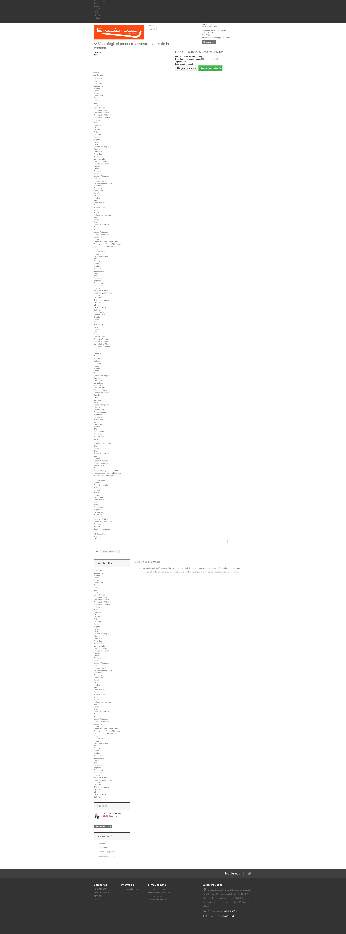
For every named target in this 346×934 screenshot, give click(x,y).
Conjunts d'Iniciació (101, 110)
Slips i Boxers (99, 208)
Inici (95, 81)
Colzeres (97, 171)
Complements (99, 159)
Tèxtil (96, 200)
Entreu (96, 4)
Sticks (96, 93)
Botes (96, 103)
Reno (96, 127)
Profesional (98, 96)
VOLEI (96, 305)
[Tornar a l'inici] (96, 551)
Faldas (96, 264)
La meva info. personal (157, 900)
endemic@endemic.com (231, 572)
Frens (96, 122)
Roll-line (97, 130)
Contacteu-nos (99, 1)
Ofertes (102, 806)
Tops (96, 276)
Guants (97, 149)
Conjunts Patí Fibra (101, 113)
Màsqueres (98, 186)
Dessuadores (99, 203)
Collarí (96, 193)
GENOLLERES (100, 307)
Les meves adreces (156, 896)
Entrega (101, 844)
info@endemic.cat (230, 916)
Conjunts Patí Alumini (102, 115)
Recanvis (97, 125)
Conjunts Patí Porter (102, 118)
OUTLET (97, 303)
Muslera (97, 198)
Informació (104, 836)
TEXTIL (97, 310)
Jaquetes (97, 281)
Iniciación (97, 254)
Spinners (97, 298)
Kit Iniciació (98, 157)
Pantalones (98, 283)
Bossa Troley (99, 237)
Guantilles (98, 195)
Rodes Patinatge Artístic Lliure (106, 242)
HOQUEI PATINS (101, 83)
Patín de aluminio (101, 256)
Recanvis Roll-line (101, 290)
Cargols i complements (103, 183)
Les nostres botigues (106, 856)
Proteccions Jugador (102, 147)
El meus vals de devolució (159, 893)
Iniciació (97, 101)
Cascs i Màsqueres (101, 176)
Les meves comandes (157, 889)
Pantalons (98, 188)
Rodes (96, 137)
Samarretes (98, 205)
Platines (97, 120)
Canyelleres (98, 154)
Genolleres (98, 152)
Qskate (97, 132)
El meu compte (157, 884)
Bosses (97, 230)
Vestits (96, 273)
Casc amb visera (100, 161)
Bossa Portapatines (101, 234)
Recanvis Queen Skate (103, 293)
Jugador (97, 88)
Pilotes (96, 213)
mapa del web (97, 75)
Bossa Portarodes (101, 232)
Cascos (97, 178)
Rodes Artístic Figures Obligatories (107, 244)
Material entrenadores (102, 215)
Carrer (96, 144)
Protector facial (100, 181)
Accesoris (98, 286)
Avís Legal (102, 848)
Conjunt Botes (99, 108)
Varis (96, 210)
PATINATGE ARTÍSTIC (103, 225)
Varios (96, 220)
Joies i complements (102, 300)
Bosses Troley (99, 86)
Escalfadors (98, 278)
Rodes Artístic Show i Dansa (105, 247)
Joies (96, 222)
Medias (97, 266)
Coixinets (97, 135)
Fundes (97, 261)
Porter (96, 91)
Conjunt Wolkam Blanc (113, 813)
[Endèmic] (119, 32)
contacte (95, 73)
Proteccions (98, 191)
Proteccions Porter (101, 164)
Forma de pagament (106, 852)
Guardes (97, 166)
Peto (96, 174)
